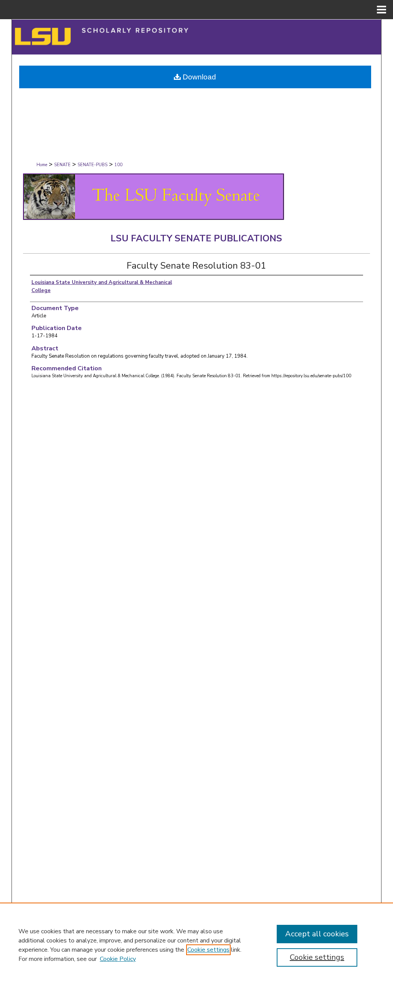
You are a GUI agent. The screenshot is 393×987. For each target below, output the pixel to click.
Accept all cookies (317, 934)
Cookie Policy (118, 959)
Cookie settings (208, 950)
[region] (196, 945)
